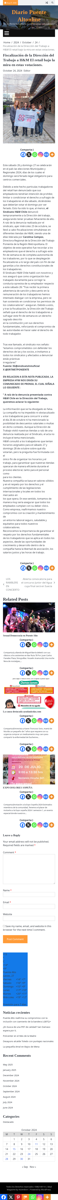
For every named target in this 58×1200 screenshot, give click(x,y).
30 (21, 1159)
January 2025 (9, 1069)
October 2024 (10, 1086)
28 (6, 1159)
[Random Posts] (47, 2)
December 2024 (11, 1075)
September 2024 (11, 1091)
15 (14, 1149)
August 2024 (9, 1096)
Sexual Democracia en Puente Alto (20, 635)
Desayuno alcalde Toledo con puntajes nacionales (28, 1041)
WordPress (46, 1189)
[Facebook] (23, 154)
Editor (27, 70)
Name (7, 890)
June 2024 (8, 1107)
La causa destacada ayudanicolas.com (22, 711)
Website (7, 914)
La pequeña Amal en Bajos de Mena (21, 1046)
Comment (9, 852)
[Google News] (46, 154)
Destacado (8, 1121)
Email (7, 902)
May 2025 (8, 1064)
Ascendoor (23, 1189)
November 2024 (11, 1080)
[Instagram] (40, 154)
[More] (52, 154)
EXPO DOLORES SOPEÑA (17, 787)
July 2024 (7, 1102)
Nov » (33, 1166)
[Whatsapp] (34, 154)
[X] (29, 154)
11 (36, 1144)
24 (29, 1154)
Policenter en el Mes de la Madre (19, 1035)
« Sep (25, 1166)
